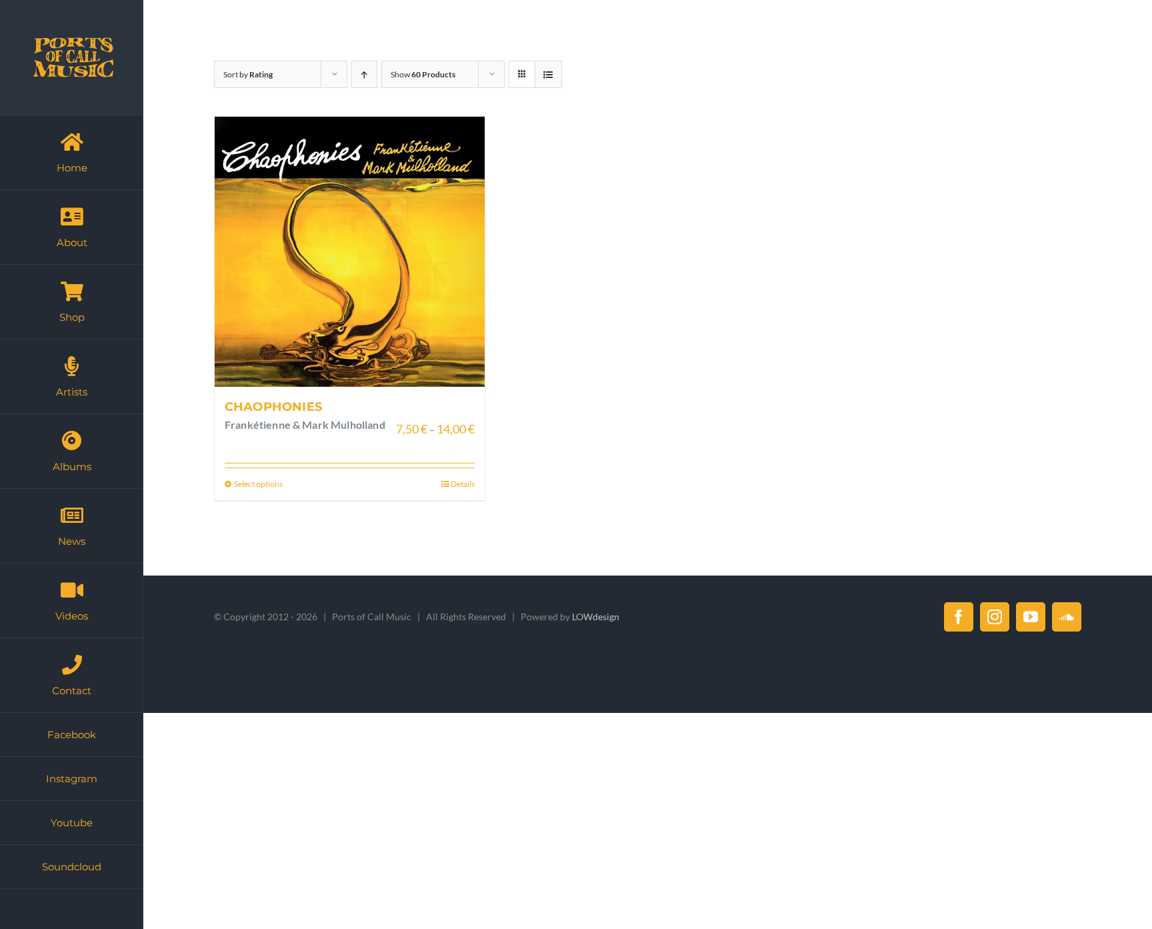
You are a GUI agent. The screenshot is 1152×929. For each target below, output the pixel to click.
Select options (258, 484)
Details (463, 484)
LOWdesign (595, 616)
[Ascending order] (364, 74)
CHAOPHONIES (273, 406)
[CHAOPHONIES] (350, 252)
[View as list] (548, 74)
